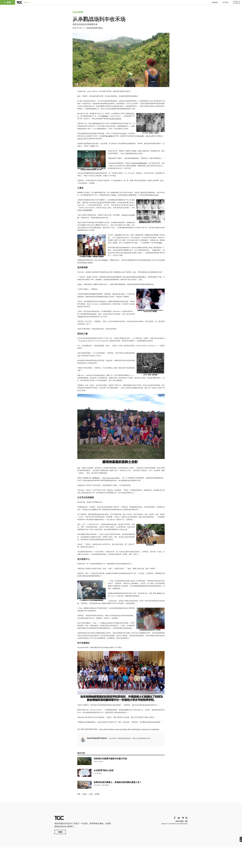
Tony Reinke (105, 785)
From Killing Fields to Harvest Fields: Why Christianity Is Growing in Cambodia (129, 729)
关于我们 (225, 2)
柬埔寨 (97, 794)
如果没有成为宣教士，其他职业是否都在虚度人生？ (118, 782)
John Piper (97, 785)
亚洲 (91, 794)
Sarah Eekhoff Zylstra (95, 28)
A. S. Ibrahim (98, 773)
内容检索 (215, 2)
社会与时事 (78, 12)
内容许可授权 (179, 821)
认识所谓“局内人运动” (104, 770)
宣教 (78, 794)
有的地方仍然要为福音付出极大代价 (110, 758)
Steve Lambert (98, 761)
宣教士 (85, 794)
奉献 (236, 2)
